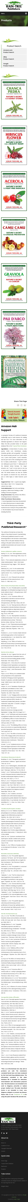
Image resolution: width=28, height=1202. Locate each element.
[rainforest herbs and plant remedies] (14, 5)
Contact (3, 1151)
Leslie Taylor (17, 1199)
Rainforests (4, 1166)
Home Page (4, 1161)
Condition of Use (5, 1145)
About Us (3, 1143)
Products (3, 1169)
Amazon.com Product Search (8, 51)
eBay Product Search (8, 58)
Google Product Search (8, 65)
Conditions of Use (19, 1094)
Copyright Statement (6, 1148)
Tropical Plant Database (7, 1163)
